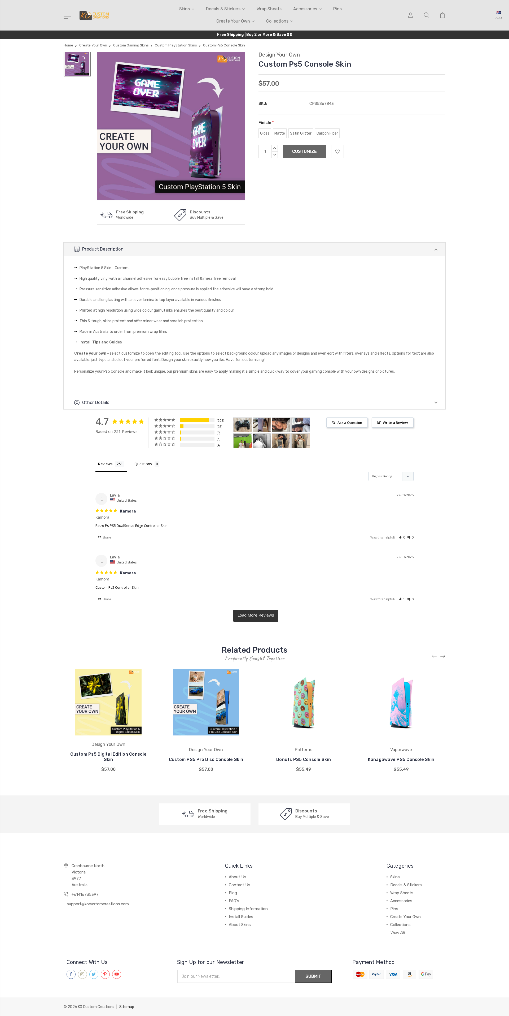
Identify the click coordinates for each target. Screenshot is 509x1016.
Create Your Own (233, 21)
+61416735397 (85, 894)
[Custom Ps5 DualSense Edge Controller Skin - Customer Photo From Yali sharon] (262, 441)
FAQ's (234, 900)
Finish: (266, 122)
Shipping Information (248, 908)
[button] (402, 537)
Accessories (305, 8)
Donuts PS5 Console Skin (303, 759)
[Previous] (434, 656)
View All (397, 932)
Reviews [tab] (105, 463)
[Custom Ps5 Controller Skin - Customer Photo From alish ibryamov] (281, 425)
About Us (237, 877)
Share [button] (106, 537)
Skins (184, 8)
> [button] (255, 616)
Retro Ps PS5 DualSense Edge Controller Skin (131, 525)
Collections (277, 21)
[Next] (443, 656)
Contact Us (239, 884)
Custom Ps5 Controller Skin (117, 587)
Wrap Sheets (269, 8)
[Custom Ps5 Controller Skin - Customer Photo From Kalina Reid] (243, 425)
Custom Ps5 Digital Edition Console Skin (108, 757)
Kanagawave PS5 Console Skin (401, 759)
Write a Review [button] (395, 422)
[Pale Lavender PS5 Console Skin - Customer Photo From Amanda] (262, 425)
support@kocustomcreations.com (98, 904)
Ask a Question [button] (349, 422)
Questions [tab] (143, 463)
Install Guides (241, 916)
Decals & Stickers (223, 8)
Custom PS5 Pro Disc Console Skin (206, 759)
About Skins (240, 924)
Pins (337, 8)
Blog (233, 892)
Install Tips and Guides (101, 342)
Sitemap (126, 1007)
